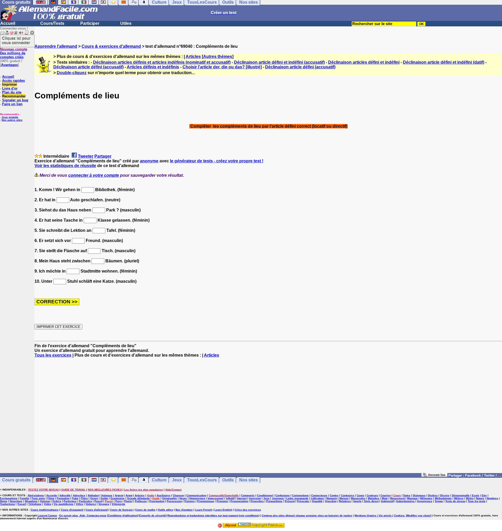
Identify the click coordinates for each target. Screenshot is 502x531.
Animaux (106, 495)
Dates (406, 495)
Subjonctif (387, 501)
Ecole (475, 495)
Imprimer (9, 84)
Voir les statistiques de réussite (65, 165)
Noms (3, 501)
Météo (470, 498)
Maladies (373, 498)
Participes (70, 501)
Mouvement (397, 498)
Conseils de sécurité (152, 515)
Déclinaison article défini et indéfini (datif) (443, 62)
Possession (174, 501)
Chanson (178, 495)
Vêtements (118, 504)
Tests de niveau (455, 501)
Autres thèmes (217, 56)
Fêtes (84, 498)
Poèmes (189, 501)
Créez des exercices (248, 509)
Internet (242, 498)
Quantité (317, 501)
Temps (439, 501)
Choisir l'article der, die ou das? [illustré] (222, 67)
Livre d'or (10, 88)
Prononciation (239, 501)
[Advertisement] (268, 417)
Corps (360, 495)
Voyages (103, 504)
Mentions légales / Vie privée (373, 515)
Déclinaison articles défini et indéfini (364, 62)
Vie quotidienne (63, 504)
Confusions (282, 495)
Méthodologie (443, 498)
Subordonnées (405, 501)
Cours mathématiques (45, 509)
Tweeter (85, 156)
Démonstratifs (461, 495)
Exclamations (9, 498)
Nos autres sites (12, 120)
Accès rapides (13, 80)
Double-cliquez (72, 72)
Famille (24, 498)
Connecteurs (319, 495)
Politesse (141, 501)
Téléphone (35, 504)
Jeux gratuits (10, 117)
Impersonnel (216, 498)
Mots (385, 498)
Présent (290, 501)
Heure (183, 498)
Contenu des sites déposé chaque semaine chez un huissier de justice (307, 515)
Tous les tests (477, 501)
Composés (248, 495)
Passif (98, 501)
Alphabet (93, 495)
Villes (79, 504)
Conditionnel (265, 495)
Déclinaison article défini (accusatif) (88, 67)
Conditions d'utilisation (122, 515)
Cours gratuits (16, 480)
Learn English (223, 509)
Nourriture (16, 501)
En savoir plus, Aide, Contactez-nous (82, 515)
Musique (412, 498)
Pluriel (128, 501)
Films (50, 498)
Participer (89, 23)
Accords (51, 495)
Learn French (203, 509)
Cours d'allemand (96, 509)
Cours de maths (145, 509)
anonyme (149, 161)
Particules (85, 501)
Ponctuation (156, 501)
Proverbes (257, 501)
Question (330, 501)
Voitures (90, 504)
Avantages (9, 65)
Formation (63, 498)
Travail (21, 504)
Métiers (459, 498)
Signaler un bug (15, 100)
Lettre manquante (297, 498)
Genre (94, 498)
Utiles (126, 23)
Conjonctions (300, 495)
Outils (228, 480)
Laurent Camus (47, 515)
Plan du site (11, 92)
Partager (102, 156)
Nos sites (248, 480)
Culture (159, 480)
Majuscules (358, 498)
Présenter (303, 501)
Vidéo (47, 504)
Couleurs (372, 495)
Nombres (492, 498)
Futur (75, 498)
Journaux (278, 498)
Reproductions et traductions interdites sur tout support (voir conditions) (213, 515)
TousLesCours (202, 480)
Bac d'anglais (184, 509)
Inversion (255, 498)
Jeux (177, 480)
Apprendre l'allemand (56, 46)
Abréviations (36, 495)
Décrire (444, 495)
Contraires (347, 495)
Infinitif (230, 498)
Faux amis (38, 498)
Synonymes (424, 501)
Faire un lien (12, 104)
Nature (480, 498)
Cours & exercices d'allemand (111, 46)
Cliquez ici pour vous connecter (16, 40)
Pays (118, 501)
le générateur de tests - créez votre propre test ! (216, 161)
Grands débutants (138, 498)
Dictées (433, 495)
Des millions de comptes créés (13, 53)
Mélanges (426, 498)
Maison (344, 498)
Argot (129, 495)
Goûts (104, 498)
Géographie (169, 498)
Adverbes (79, 495)
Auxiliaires (163, 495)
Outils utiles (165, 509)
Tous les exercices (53, 355)
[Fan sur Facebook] (434, 475)
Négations (31, 501)
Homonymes (197, 498)
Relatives (345, 501)
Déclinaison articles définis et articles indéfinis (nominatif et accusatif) (162, 62)
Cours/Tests (52, 23)
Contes (334, 495)
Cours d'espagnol (72, 509)
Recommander (14, 96)
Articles (193, 56)
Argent (119, 495)
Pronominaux (205, 501)
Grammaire (117, 498)
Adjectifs (65, 495)
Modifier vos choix (418, 515)
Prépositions (274, 501)
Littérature (317, 498)
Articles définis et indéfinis (153, 67)
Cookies (399, 515)
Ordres (56, 501)
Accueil (7, 23)
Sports (357, 501)
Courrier (385, 495)
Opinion (45, 501)
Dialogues (419, 495)
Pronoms (222, 501)
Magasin (331, 498)
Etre (484, 495)
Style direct (371, 501)
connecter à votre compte (93, 175)
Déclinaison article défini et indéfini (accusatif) (279, 62)
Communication (196, 495)
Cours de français (121, 509)
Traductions (7, 504)
